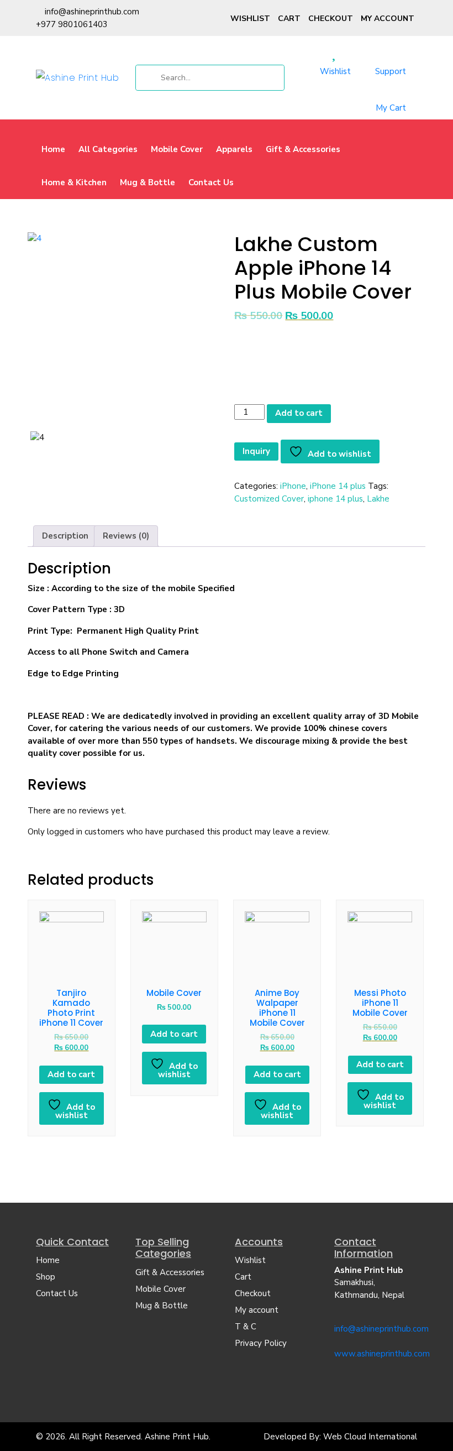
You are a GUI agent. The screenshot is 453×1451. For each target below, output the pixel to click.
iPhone (293, 486)
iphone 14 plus (335, 498)
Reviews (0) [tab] (126, 535)
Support (390, 71)
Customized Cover (269, 498)
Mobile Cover (177, 149)
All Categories (108, 149)
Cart (289, 18)
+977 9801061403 (72, 24)
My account (387, 18)
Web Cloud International (370, 1436)
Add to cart (299, 413)
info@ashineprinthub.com (92, 11)
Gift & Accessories (303, 149)
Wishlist (250, 18)
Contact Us (211, 182)
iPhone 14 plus (338, 486)
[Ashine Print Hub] (77, 77)
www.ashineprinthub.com (382, 1353)
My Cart (391, 107)
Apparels (234, 149)
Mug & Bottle (147, 182)
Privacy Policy (261, 1343)
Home (53, 149)
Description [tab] (65, 535)
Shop (45, 1276)
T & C (245, 1326)
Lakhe (378, 498)
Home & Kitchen (74, 182)
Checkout (330, 18)
